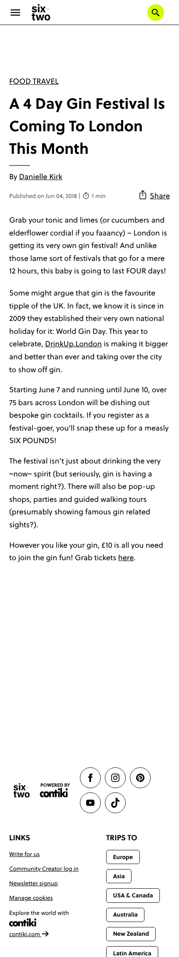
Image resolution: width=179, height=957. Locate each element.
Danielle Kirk (40, 176)
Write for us (24, 854)
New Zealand (131, 933)
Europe (123, 857)
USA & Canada (133, 895)
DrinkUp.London (73, 343)
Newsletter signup (33, 883)
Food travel (34, 81)
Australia (125, 914)
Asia (118, 876)
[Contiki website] (55, 790)
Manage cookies (31, 898)
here (126, 557)
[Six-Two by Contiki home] (41, 12)
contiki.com (25, 934)
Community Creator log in (44, 868)
